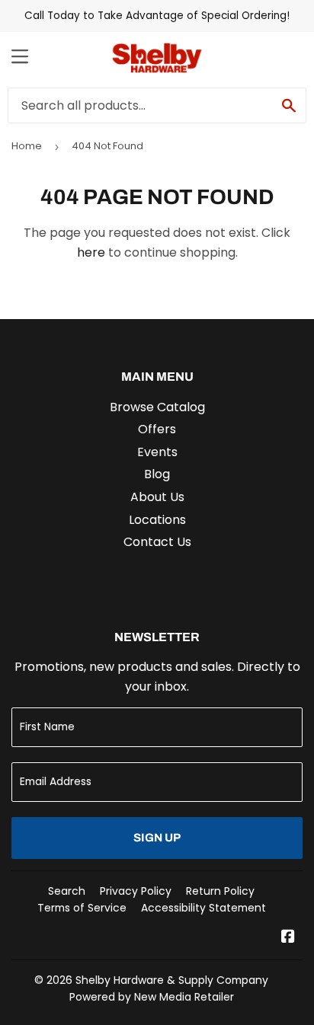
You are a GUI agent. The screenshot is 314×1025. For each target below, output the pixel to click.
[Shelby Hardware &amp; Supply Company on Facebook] (288, 938)
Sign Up (157, 838)
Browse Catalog (157, 407)
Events (157, 452)
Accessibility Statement (203, 907)
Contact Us (157, 542)
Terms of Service (82, 907)
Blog (157, 474)
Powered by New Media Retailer (151, 996)
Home (26, 146)
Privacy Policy (135, 891)
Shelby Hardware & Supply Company (171, 980)
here (91, 252)
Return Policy (220, 891)
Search (66, 891)
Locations (157, 519)
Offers (157, 429)
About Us (157, 497)
